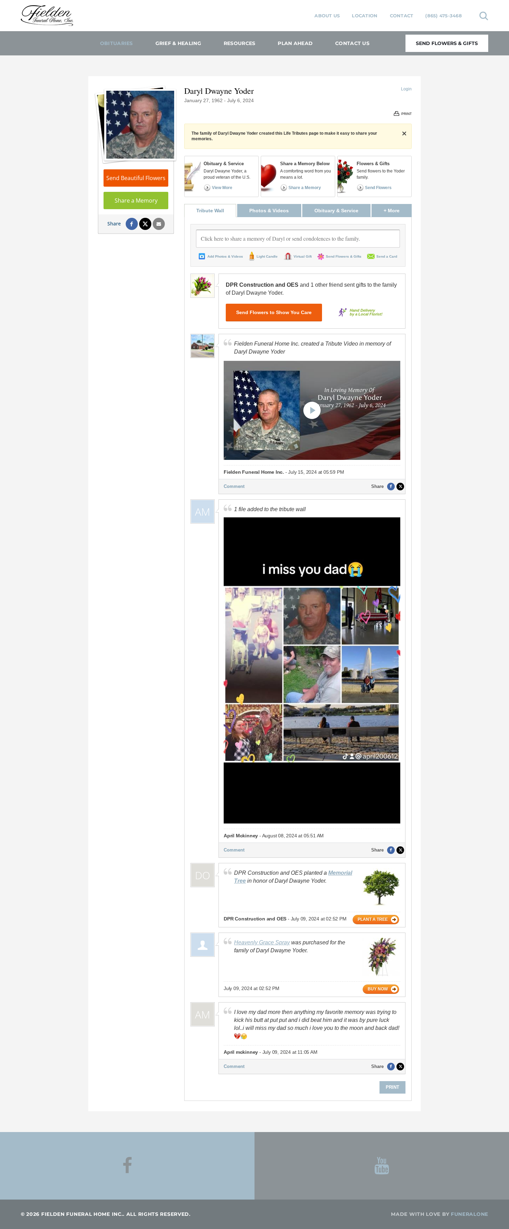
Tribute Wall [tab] (210, 210)
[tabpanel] (297, 659)
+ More (398, 210)
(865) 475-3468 (443, 15)
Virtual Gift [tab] (303, 256)
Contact (401, 15)
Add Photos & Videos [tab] (225, 256)
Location (364, 15)
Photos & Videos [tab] (269, 210)
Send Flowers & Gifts (447, 43)
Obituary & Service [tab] (336, 210)
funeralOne (469, 1214)
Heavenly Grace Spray (262, 942)
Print (392, 1087)
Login (406, 89)
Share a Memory (136, 200)
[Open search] (483, 16)
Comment (234, 486)
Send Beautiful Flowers (136, 178)
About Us (327, 15)
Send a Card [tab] (386, 256)
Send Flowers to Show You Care (274, 312)
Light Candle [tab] (267, 256)
